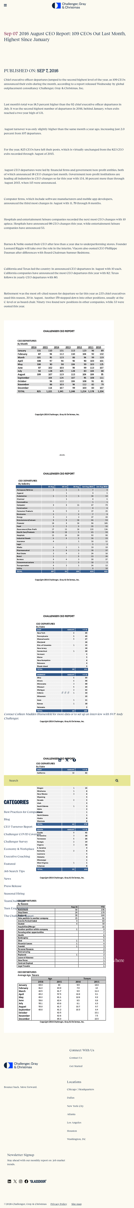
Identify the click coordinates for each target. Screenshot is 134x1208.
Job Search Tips (14, 871)
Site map (76, 1203)
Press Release (12, 886)
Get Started (75, 1066)
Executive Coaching (17, 856)
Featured (9, 863)
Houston (72, 1130)
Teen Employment (16, 908)
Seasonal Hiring (14, 893)
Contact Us (75, 1057)
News (7, 878)
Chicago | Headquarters (80, 1089)
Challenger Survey (16, 841)
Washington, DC (76, 1138)
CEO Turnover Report (18, 826)
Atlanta (71, 1114)
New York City (75, 1105)
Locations (74, 1082)
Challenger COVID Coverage (22, 834)
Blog (7, 819)
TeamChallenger (14, 901)
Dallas (70, 1097)
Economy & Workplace (19, 849)
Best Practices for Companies (23, 812)
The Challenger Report (19, 915)
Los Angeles (74, 1122)
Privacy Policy (58, 1203)
